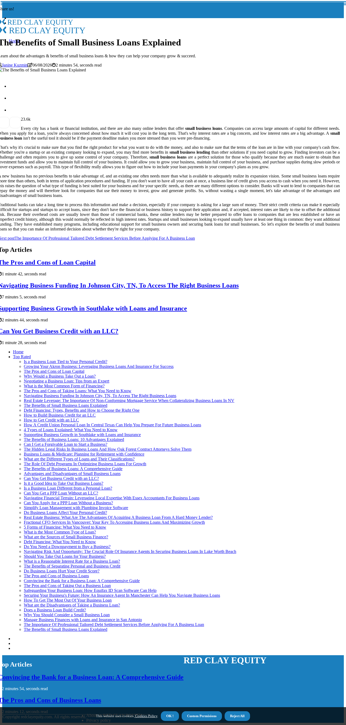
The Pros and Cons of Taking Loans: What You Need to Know (77, 390)
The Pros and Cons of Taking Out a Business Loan (67, 585)
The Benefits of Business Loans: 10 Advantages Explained (74, 439)
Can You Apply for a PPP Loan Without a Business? (68, 502)
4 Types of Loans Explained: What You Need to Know (71, 429)
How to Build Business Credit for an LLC (60, 415)
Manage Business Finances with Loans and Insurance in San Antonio (83, 619)
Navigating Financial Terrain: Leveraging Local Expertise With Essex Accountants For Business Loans (111, 498)
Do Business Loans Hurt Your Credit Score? (61, 571)
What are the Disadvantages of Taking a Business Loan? (72, 605)
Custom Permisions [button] (202, 716)
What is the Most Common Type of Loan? (60, 532)
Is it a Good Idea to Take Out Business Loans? (63, 483)
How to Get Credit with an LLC (51, 420)
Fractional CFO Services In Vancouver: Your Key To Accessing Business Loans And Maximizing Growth (114, 522)
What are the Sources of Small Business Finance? (66, 537)
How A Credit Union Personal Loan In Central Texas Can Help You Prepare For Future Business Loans (112, 425)
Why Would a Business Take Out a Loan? (60, 376)
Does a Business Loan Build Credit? (55, 610)
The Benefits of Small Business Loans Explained (65, 405)
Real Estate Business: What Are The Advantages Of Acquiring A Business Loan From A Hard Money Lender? (118, 517)
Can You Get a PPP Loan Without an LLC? (61, 493)
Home (18, 352)
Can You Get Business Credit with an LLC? (61, 478)
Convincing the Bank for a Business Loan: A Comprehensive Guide (82, 580)
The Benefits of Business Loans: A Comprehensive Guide (73, 468)
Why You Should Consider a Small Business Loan (67, 614)
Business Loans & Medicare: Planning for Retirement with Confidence (84, 454)
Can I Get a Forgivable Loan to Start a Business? (65, 444)
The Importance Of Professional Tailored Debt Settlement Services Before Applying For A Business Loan (114, 624)
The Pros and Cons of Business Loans (56, 576)
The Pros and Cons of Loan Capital (54, 371)
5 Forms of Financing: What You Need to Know (65, 527)
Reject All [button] (237, 716)
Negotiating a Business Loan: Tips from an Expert (66, 381)
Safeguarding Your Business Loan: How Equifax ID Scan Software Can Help (90, 590)
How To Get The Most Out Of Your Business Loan (68, 600)
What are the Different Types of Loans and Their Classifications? (79, 459)
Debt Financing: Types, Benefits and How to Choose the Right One (81, 410)
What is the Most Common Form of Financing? (64, 386)
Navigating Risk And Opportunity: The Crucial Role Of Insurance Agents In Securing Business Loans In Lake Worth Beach (130, 551)
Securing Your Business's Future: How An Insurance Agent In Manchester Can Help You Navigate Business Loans (122, 595)
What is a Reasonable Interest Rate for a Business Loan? (72, 561)
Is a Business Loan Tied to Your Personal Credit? (65, 361)
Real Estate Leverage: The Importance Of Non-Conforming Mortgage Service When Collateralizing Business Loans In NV (129, 400)
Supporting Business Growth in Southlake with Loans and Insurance (82, 434)
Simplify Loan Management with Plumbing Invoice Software (76, 507)
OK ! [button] (170, 716)
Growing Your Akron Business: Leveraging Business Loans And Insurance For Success (99, 366)
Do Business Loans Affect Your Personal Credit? (65, 512)
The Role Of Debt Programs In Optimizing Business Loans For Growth (85, 464)
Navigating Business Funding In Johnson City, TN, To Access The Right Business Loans (100, 395)
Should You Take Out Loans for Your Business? (65, 556)
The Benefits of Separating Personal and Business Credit (72, 566)
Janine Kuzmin (15, 65)
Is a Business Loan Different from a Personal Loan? (68, 488)
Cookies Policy (145, 716)
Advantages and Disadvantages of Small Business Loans (72, 473)
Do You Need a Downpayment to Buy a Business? (67, 546)
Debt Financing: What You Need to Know (60, 541)
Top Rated (22, 356)
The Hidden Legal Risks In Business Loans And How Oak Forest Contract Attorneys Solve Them (107, 449)
